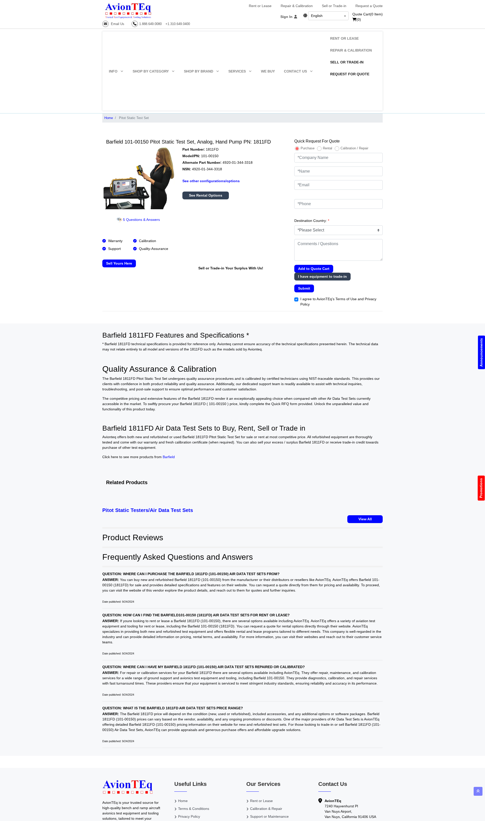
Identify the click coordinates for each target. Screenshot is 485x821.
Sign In (287, 17)
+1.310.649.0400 (177, 24)
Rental (327, 148)
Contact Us (295, 71)
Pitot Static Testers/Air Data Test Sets (147, 510)
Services (237, 71)
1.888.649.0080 (150, 24)
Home (108, 118)
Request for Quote (349, 74)
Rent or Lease (260, 6)
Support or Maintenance (269, 816)
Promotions (481, 488)
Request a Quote (369, 6)
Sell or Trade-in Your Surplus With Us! (230, 268)
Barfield (169, 457)
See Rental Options (205, 195)
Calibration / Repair (354, 148)
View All (365, 519)
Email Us (117, 24)
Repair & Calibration (297, 6)
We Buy (268, 71)
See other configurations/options (211, 181)
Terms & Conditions (193, 809)
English (317, 16)
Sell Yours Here (119, 263)
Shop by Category (151, 71)
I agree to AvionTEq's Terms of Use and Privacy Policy (338, 301)
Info (113, 71)
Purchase (307, 148)
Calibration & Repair (266, 809)
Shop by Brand (198, 71)
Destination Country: (311, 221)
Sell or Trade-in (334, 6)
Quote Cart (367, 14)
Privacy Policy (189, 816)
